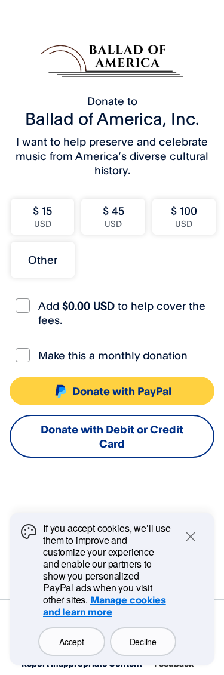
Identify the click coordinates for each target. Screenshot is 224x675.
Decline (143, 642)
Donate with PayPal (121, 390)
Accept (71, 642)
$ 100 (184, 216)
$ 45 (113, 216)
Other (42, 259)
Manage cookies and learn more (104, 606)
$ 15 (42, 216)
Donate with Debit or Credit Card (112, 436)
